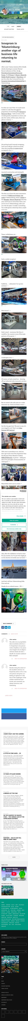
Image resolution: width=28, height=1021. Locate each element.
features (13, 910)
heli (23, 910)
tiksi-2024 (12, 922)
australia (21, 904)
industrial (14, 912)
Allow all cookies (14, 520)
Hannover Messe (6, 114)
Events (19, 26)
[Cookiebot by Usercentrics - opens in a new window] (20, 491)
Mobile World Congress (8, 77)
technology (5, 922)
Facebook (10, 12)
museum (10, 917)
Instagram (15, 12)
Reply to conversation (21, 658)
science (23, 921)
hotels (3, 912)
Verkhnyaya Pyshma (14, 195)
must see (15, 917)
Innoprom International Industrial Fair (12, 81)
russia (17, 921)
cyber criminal (5, 908)
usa (13, 924)
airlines (8, 904)
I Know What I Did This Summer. (13, 734)
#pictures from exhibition (8, 37)
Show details (20, 516)
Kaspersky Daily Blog (6, 1000)
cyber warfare (14, 908)
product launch (6, 921)
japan (10, 913)
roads (13, 921)
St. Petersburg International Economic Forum (11, 73)
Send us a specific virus (7, 995)
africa (3, 904)
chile (13, 906)
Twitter (13, 12)
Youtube (19, 1012)
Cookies (3, 1004)
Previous (5, 98)
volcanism (18, 924)
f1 (9, 910)
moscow (4, 917)
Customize (13, 524)
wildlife (4, 926)
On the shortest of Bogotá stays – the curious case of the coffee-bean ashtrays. (13, 816)
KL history (22, 913)
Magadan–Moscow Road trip (12, 199)
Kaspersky (3, 997)
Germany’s (22, 112)
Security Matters (9, 29)
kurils (3, 915)
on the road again (6, 919)
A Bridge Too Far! (10, 793)
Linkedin (18, 12)
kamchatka (16, 913)
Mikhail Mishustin (6, 457)
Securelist (4, 1002)
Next (23, 98)
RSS (3, 1016)
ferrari (19, 910)
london (16, 915)
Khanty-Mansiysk (21, 75)
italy (19, 912)
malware (22, 915)
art (17, 904)
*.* (8, 26)
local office (9, 915)
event (20, 908)
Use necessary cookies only (14, 528)
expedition (4, 910)
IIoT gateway (10, 430)
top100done (5, 924)
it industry (4, 913)
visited (22, 197)
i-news (8, 912)
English (22, 1)
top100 (17, 922)
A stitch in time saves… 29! (12, 753)
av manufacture (6, 906)
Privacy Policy (5, 992)
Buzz (12, 26)
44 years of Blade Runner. (12, 774)
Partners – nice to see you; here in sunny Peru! (12, 838)
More (14, 857)
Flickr (24, 1012)
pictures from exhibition (18, 919)
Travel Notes (20, 29)
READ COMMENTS (8, 623)
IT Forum (11, 75)
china (17, 906)
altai (13, 904)
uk (10, 924)
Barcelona (20, 77)
